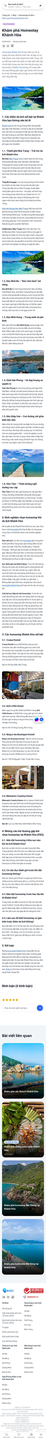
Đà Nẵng (27, 1316)
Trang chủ (6, 15)
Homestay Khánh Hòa (11, 52)
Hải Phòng (28, 1320)
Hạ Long (27, 1325)
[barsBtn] (41, 1434)
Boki (16, 932)
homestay (14, 529)
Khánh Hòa (18, 67)
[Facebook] (3, 46)
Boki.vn (9, 969)
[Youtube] (7, 46)
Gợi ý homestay (8, 24)
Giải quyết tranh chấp (10, 1337)
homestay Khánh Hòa (11, 585)
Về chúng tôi (7, 1309)
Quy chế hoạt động (9, 1341)
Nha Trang (28, 1329)
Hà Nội (26, 1311)
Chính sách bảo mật (10, 1332)
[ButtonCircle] (40, 1008)
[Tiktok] (12, 46)
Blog (14, 15)
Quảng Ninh (6, 1368)
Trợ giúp (5, 1327)
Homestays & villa (26, 15)
